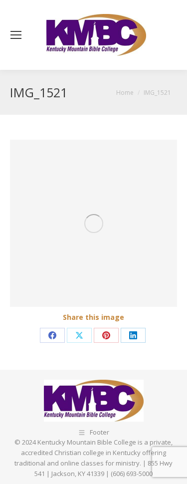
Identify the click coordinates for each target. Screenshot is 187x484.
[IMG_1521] (93, 223)
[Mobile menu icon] (16, 35)
